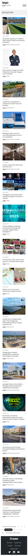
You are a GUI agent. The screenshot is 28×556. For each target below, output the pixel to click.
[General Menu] (24, 6)
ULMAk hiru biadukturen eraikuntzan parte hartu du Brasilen (12, 103)
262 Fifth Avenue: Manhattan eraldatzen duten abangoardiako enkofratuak (13, 480)
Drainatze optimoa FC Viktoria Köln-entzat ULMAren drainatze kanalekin (14, 40)
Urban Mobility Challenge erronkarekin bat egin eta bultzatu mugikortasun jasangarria (11, 228)
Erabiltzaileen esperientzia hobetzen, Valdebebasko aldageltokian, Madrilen (12, 512)
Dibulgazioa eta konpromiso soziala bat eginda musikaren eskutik (13, 196)
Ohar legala (17, 545)
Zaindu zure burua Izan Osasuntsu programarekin (12, 290)
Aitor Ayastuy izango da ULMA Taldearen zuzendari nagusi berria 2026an (13, 72)
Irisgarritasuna (17, 542)
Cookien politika (14, 548)
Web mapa (9, 542)
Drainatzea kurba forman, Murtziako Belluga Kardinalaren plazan (14, 449)
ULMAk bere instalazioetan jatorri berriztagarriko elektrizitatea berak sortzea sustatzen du (12, 321)
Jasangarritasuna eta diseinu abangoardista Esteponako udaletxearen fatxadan (13, 385)
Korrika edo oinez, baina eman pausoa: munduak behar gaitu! (13, 260)
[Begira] (5, 2)
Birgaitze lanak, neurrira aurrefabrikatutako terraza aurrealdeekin (12, 135)
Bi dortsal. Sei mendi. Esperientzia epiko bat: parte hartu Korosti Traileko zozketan (14, 417)
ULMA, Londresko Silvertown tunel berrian (13, 166)
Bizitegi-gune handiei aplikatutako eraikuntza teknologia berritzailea (11, 354)
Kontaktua (10, 545)
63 (2, 532)
